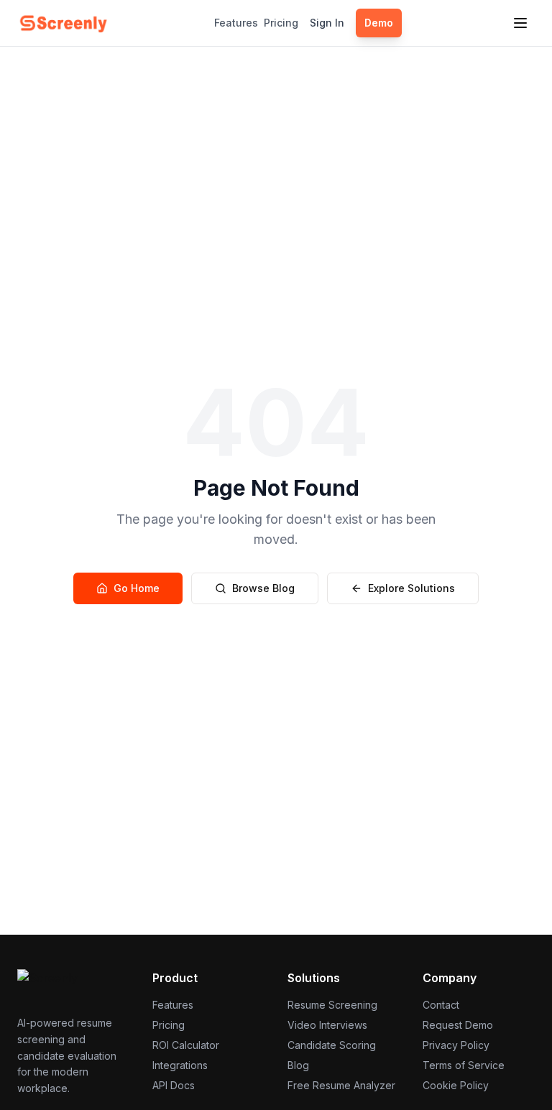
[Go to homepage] (63, 23)
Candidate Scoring (332, 1045)
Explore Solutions (411, 588)
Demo (378, 23)
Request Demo (458, 1025)
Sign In (327, 23)
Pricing (281, 23)
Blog (298, 1065)
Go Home (137, 588)
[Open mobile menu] (520, 23)
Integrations (180, 1065)
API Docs (173, 1085)
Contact (441, 1005)
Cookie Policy (456, 1085)
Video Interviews (327, 1025)
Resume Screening (332, 1005)
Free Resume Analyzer (341, 1085)
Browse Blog (263, 588)
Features (236, 23)
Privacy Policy (456, 1045)
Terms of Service (464, 1065)
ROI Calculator (185, 1045)
